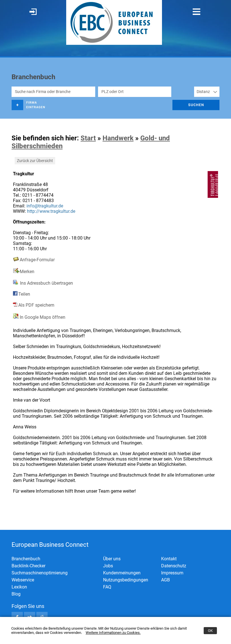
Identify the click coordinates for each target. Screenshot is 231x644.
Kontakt (169, 558)
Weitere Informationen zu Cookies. (113, 632)
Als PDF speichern (36, 305)
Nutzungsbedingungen (125, 580)
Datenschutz (173, 565)
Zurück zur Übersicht (35, 160)
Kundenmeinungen (122, 573)
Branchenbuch (26, 558)
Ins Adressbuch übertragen (46, 283)
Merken (27, 271)
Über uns (112, 558)
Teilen (24, 294)
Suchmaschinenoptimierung (40, 573)
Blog (16, 594)
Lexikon (19, 587)
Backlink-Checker (28, 565)
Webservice (23, 580)
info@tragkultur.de (44, 206)
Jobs (108, 565)
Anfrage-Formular (37, 259)
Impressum (172, 573)
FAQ (107, 587)
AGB (165, 580)
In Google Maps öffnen (42, 317)
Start (88, 138)
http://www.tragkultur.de (51, 211)
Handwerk (118, 138)
